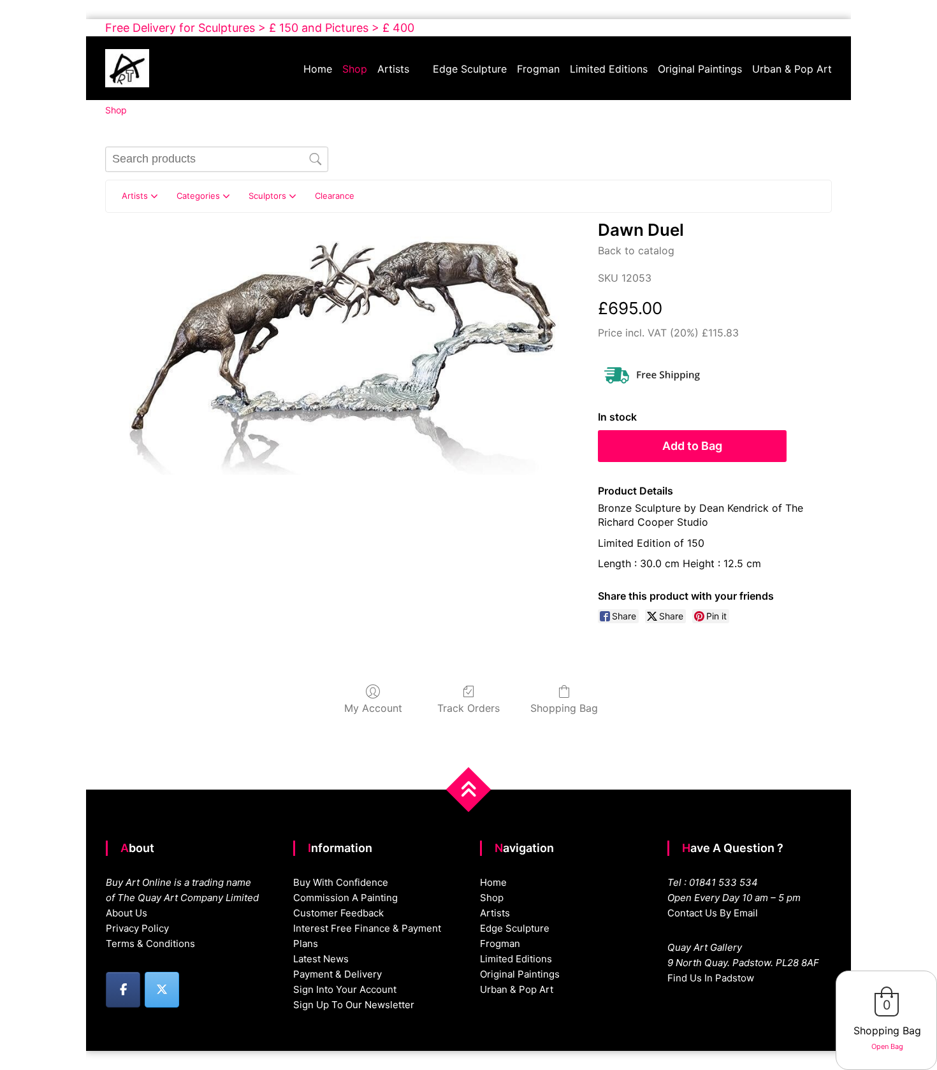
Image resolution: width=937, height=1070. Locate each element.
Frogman (538, 68)
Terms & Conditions (150, 943)
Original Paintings (700, 68)
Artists (393, 68)
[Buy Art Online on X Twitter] (162, 990)
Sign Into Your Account (344, 989)
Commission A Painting (345, 898)
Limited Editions (609, 68)
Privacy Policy (137, 928)
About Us (126, 913)
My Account (373, 708)
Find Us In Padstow (710, 978)
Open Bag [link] (887, 1046)
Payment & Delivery (337, 974)
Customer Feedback (338, 913)
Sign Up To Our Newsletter (353, 1005)
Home (317, 68)
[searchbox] (216, 159)
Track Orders (468, 708)
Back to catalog (636, 250)
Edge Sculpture (470, 68)
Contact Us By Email (712, 913)
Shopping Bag (564, 708)
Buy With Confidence (340, 882)
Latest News (321, 959)
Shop (354, 68)
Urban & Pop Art (792, 68)
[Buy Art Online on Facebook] (123, 990)
